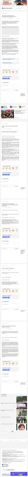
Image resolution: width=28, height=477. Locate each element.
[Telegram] (7, 78)
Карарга (20, 474)
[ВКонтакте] (3, 78)
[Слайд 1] (12, 119)
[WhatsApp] (9, 78)
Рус (17, 8)
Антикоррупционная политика (6, 473)
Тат (20, 8)
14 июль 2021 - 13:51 (4, 207)
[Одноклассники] (5, 78)
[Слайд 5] (15, 119)
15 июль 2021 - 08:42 (4, 18)
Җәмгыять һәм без (5, 13)
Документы (11, 440)
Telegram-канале (5, 59)
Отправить (16, 90)
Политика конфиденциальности (6, 475)
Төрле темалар (16, 440)
